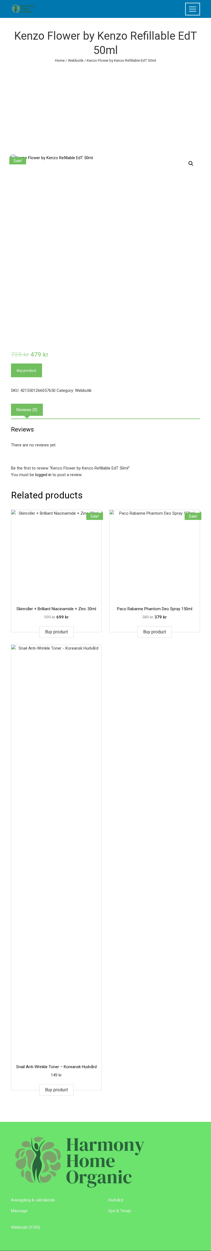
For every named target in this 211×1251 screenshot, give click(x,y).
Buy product (26, 370)
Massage (19, 1210)
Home (60, 60)
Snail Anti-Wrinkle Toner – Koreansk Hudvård (56, 1066)
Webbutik (76, 60)
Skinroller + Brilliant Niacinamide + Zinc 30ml (56, 608)
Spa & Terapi (119, 1210)
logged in (43, 474)
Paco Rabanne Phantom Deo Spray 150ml (154, 608)
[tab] (27, 410)
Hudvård (115, 1200)
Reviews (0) (26, 409)
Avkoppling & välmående (33, 1200)
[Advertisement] (105, 104)
